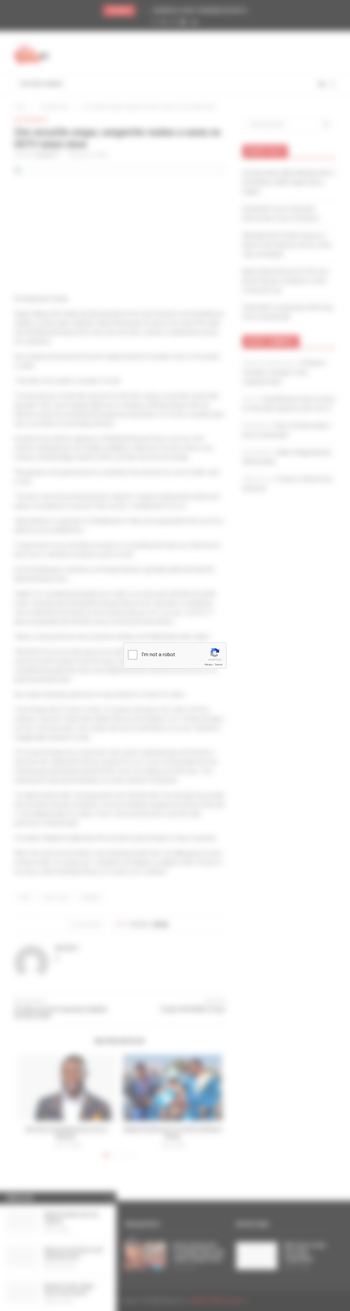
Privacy (208, 664)
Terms (218, 664)
